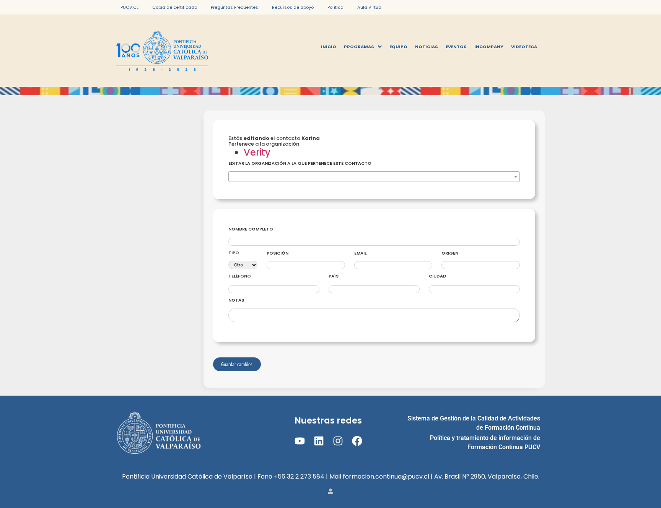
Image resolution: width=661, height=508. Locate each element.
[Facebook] (357, 441)
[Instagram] (338, 441)
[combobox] (374, 176)
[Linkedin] (319, 441)
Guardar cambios (236, 364)
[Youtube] (299, 441)
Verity (257, 152)
